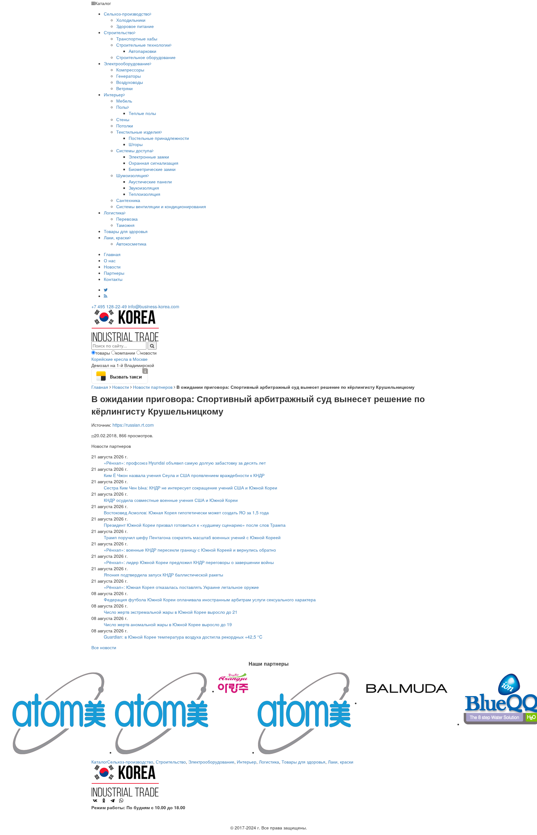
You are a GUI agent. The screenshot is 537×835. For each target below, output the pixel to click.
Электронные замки (149, 157)
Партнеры (114, 273)
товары (102, 353)
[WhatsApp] (121, 800)
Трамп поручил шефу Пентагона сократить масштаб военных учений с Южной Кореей (192, 537)
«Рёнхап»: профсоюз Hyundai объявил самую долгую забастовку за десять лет (185, 463)
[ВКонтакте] (95, 800)
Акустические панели (150, 181)
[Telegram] (112, 800)
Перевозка (127, 219)
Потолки (124, 125)
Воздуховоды (129, 82)
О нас (110, 260)
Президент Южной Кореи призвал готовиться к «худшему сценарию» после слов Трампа (195, 525)
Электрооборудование (127, 63)
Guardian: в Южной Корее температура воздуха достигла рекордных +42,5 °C (183, 637)
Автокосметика (131, 244)
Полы (121, 107)
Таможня (125, 225)
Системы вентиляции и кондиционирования (161, 206)
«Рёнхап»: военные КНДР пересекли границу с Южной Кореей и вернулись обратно (190, 550)
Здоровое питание (135, 26)
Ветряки (124, 88)
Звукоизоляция (144, 188)
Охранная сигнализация (153, 163)
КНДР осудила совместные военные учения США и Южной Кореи (171, 500)
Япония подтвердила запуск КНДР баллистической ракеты (163, 574)
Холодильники (130, 20)
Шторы (136, 144)
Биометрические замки (152, 169)
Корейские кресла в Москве (119, 359)
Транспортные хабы (136, 38)
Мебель (124, 101)
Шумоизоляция (131, 175)
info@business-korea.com (153, 306)
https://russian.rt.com (133, 425)
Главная (112, 254)
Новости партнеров (152, 387)
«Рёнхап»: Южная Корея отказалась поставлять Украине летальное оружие (181, 587)
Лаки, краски (116, 237)
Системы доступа (134, 150)
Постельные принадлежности (159, 138)
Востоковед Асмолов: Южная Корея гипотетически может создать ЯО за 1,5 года (186, 512)
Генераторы (128, 76)
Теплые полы (142, 113)
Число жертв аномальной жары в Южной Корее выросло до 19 (168, 624)
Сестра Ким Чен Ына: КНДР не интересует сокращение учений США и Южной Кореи (190, 487)
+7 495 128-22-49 (109, 306)
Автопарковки (142, 51)
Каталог (99, 762)
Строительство (119, 32)
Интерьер (113, 94)
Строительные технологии (143, 45)
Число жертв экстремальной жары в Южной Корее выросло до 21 (170, 612)
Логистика (114, 212)
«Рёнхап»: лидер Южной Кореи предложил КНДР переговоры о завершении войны (189, 562)
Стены (122, 119)
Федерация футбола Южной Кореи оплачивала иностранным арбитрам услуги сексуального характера (210, 599)
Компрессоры (130, 70)
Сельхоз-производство (127, 14)
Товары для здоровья (126, 231)
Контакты (113, 279)
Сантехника (128, 200)
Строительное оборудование (146, 57)
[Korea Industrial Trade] (125, 325)
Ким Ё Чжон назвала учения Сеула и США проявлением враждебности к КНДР (184, 475)
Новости (112, 267)
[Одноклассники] (104, 800)
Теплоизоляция (144, 194)
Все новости (103, 647)
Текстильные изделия (138, 132)
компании (125, 353)
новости (148, 353)
